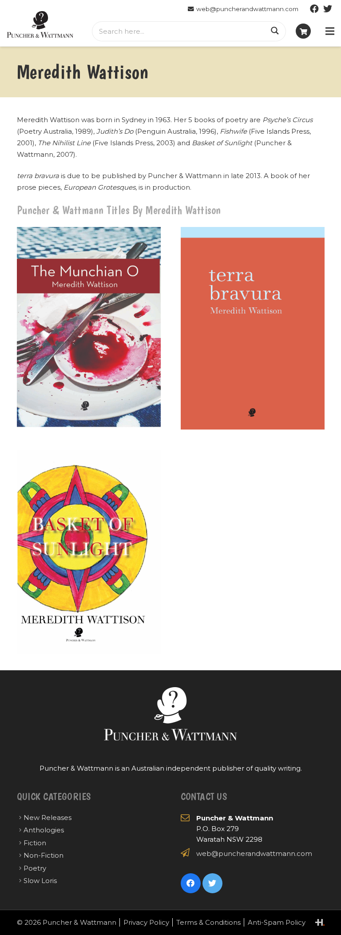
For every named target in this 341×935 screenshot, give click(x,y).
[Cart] (303, 31)
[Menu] (330, 31)
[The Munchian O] (89, 328)
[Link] (40, 24)
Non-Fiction (43, 855)
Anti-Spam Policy (276, 922)
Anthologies (44, 830)
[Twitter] (327, 9)
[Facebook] (314, 9)
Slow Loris (40, 880)
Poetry (35, 868)
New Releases (47, 817)
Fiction (35, 843)
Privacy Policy (146, 922)
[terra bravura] (253, 328)
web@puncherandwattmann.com (254, 853)
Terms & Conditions (208, 922)
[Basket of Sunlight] (89, 552)
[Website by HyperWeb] (320, 922)
